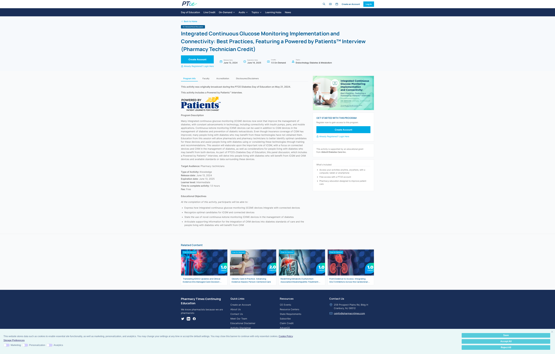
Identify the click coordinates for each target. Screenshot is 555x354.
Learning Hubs (273, 12)
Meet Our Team (238, 318)
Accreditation (222, 78)
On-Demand (225, 12)
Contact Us (236, 314)
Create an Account (351, 4)
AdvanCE (285, 327)
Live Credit (209, 12)
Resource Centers (289, 309)
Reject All (506, 347)
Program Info (189, 78)
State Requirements (290, 314)
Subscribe (285, 318)
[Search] (324, 4)
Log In (369, 4)
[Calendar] (336, 4)
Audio (242, 12)
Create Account (197, 59)
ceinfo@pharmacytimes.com (349, 313)
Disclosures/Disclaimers (247, 78)
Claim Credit (287, 323)
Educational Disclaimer (242, 323)
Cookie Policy (286, 336)
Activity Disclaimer (240, 327)
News (288, 12)
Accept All (505, 341)
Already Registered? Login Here (199, 66)
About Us (235, 309)
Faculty (205, 78)
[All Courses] (330, 4)
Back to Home (190, 21)
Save (506, 335)
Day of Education (190, 12)
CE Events (285, 304)
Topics (255, 12)
